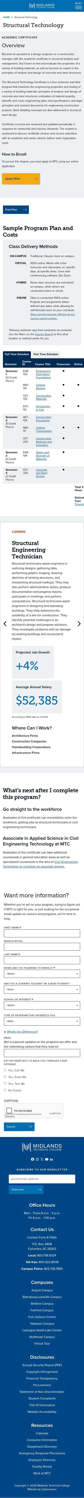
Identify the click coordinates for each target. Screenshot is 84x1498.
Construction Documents (43, 418)
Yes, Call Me (16, 1070)
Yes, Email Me (17, 1077)
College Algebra (40, 386)
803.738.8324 (46, 1255)
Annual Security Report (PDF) (42, 1365)
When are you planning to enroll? (28, 968)
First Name (11, 927)
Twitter (42, 1159)
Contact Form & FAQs (42, 1237)
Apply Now (12, 178)
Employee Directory (42, 1460)
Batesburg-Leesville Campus (42, 1297)
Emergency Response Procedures (42, 1453)
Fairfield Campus (42, 1310)
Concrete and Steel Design (41, 473)
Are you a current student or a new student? (37, 983)
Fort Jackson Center (42, 1317)
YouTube (46, 1159)
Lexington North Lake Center (42, 1330)
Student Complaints (42, 1398)
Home (6, 17)
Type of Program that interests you (29, 1015)
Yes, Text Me (16, 1083)
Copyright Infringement (42, 1372)
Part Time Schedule (46, 354)
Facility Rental (42, 1467)
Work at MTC (42, 1473)
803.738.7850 (53, 1269)
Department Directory (42, 1447)
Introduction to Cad (43, 408)
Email (7, 1037)
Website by (42, 1489)
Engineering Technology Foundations (43, 374)
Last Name (11, 954)
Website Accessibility (42, 1412)
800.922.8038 (48, 1262)
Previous (5, 623)
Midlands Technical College (42, 6)
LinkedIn (51, 1159)
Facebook (32, 1159)
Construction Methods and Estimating (44, 442)
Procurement (42, 1385)
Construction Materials (43, 397)
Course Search (44, 334)
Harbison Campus (42, 1324)
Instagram (37, 1159)
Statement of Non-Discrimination (42, 1392)
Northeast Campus (42, 1337)
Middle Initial (13, 941)
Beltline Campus (42, 1304)
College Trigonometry (44, 429)
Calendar (42, 1433)
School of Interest (17, 999)
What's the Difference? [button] (22, 1032)
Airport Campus (42, 1290)
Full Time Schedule (17, 354)
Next (79, 623)
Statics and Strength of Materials (42, 456)
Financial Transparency (42, 1378)
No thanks (15, 1090)
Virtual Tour (42, 1344)
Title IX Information (42, 1405)
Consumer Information (42, 1440)
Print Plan (11, 209)
